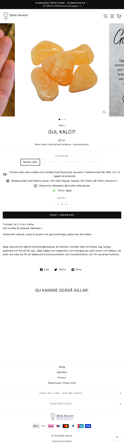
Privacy (62, 377)
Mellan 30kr (50, 162)
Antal (62, 198)
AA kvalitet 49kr (72, 162)
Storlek (62, 156)
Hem (61, 125)
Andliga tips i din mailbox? (61, 393)
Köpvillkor (62, 372)
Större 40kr (94, 162)
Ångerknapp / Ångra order (62, 383)
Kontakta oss (61, 404)
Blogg (62, 367)
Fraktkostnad (54, 144)
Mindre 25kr (30, 162)
